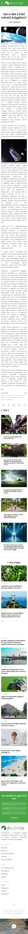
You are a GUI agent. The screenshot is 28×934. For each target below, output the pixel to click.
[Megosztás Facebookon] (8, 405)
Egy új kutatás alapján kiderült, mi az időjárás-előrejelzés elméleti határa (13, 491)
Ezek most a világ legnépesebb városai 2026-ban (13, 437)
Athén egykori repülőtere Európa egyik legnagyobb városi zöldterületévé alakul (13, 516)
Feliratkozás (14, 818)
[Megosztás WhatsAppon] (14, 405)
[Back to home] (14, 3)
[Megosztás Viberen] (24, 405)
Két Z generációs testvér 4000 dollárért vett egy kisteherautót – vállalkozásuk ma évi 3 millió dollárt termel (14, 462)
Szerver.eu (15, 914)
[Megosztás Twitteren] (3, 405)
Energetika (14, 10)
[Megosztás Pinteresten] (19, 405)
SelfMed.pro (20, 913)
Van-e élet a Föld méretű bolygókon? (14, 15)
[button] (2, 3)
